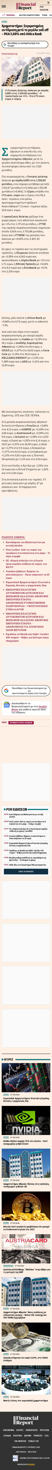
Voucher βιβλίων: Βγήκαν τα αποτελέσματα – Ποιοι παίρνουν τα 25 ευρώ (27, 574)
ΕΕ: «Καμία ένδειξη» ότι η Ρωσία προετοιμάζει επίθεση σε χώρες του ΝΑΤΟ (26, 564)
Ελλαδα (7, 1435)
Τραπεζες (38, 1435)
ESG (47, 1435)
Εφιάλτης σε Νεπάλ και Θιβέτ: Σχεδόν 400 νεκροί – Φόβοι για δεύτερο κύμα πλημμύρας (27, 637)
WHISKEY (31, 1464)
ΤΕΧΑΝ (44, 15)
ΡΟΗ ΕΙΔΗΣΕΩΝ (44, 8)
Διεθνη (27, 1435)
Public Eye (33, 1441)
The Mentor (20, 1441)
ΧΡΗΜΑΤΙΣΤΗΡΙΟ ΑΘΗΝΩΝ (21, 722)
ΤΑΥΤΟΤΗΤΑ (32, 1452)
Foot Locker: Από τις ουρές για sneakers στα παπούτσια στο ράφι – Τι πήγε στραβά (28, 553)
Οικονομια (8, 1430)
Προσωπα (44, 1430)
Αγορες (19, 1430)
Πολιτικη (17, 1435)
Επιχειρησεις (32, 1430)
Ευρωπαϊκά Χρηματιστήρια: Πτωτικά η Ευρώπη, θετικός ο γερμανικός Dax (28, 584)
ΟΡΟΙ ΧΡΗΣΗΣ (21, 1452)
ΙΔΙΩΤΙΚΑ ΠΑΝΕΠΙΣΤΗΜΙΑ (29, 15)
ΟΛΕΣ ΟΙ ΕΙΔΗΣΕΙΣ (26, 871)
